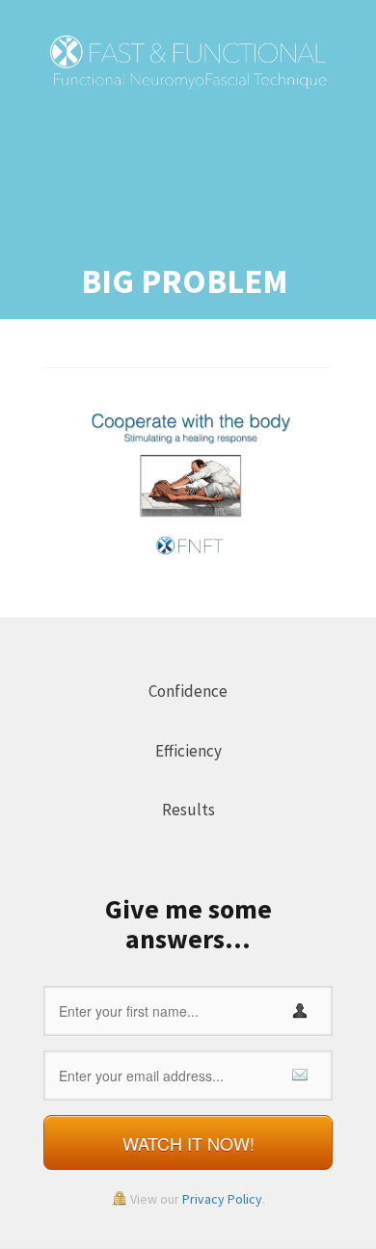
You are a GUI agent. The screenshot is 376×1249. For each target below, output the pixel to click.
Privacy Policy (222, 1199)
